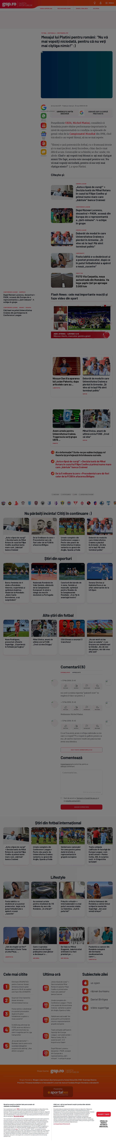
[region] (58, 1120)
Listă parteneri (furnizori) (61, 1124)
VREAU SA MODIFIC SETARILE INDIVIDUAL (103, 1123)
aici (17, 1129)
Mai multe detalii (19, 1116)
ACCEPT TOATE (103, 1114)
